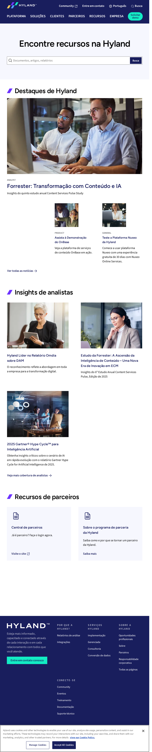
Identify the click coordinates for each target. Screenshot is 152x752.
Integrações (63, 642)
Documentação (65, 707)
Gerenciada (94, 642)
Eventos (61, 694)
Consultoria (94, 649)
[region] (74, 738)
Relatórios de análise (68, 635)
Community (63, 687)
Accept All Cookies (64, 745)
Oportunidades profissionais (127, 637)
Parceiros (124, 652)
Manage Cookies (38, 745)
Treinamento (64, 700)
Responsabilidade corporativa (128, 661)
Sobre (122, 646)
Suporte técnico (66, 714)
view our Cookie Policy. (82, 737)
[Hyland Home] (22, 6)
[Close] (143, 731)
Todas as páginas (128, 669)
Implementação (96, 635)
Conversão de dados (99, 655)
